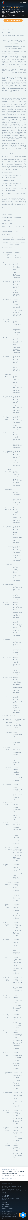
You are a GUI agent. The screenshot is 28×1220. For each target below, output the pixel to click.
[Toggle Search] (21, 2)
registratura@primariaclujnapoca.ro (11, 1189)
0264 (5, 1196)
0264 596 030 (5, 1198)
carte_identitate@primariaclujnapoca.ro (12, 1193)
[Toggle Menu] (24, 2)
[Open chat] (23, 1215)
